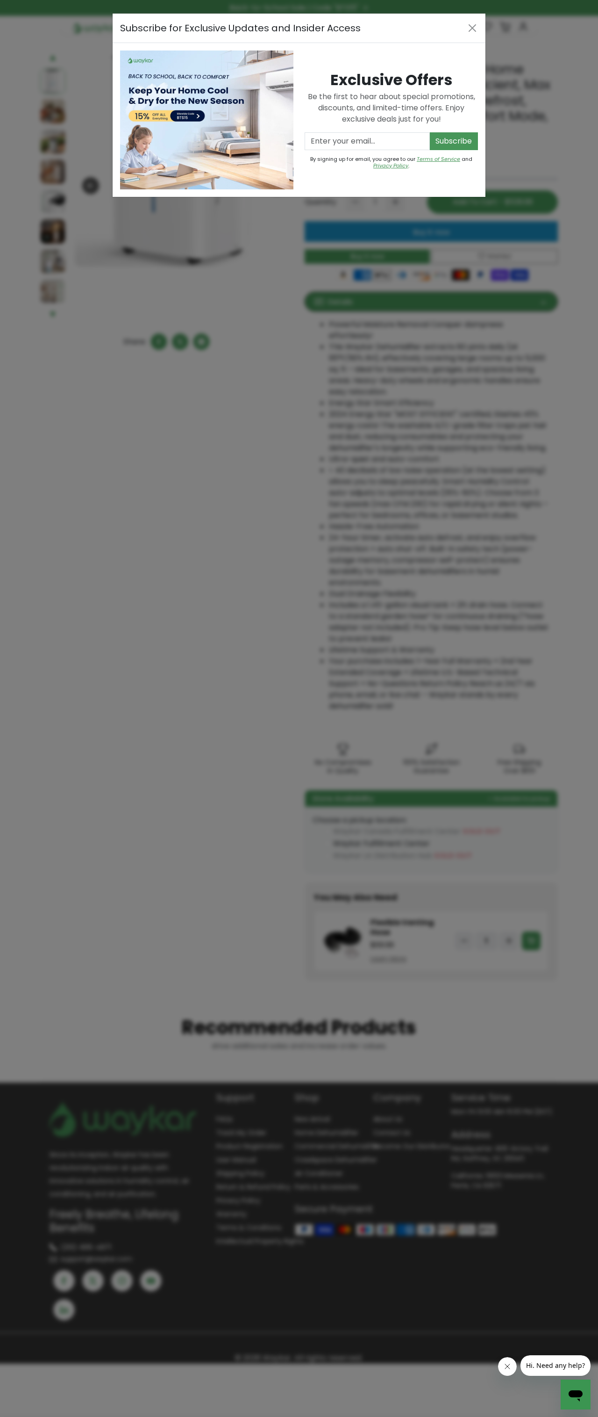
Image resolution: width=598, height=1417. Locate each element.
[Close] (472, 28)
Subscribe (453, 141)
